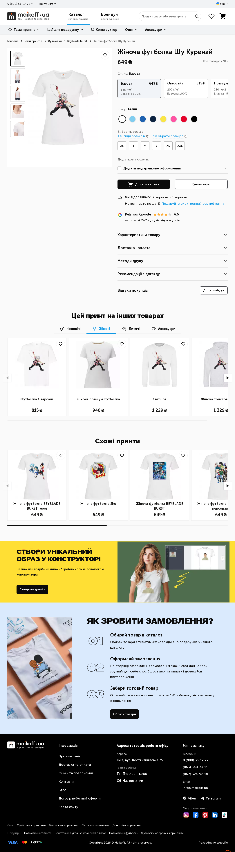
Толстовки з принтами (64, 825)
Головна (12, 41)
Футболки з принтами (31, 825)
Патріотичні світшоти (38, 833)
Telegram (213, 798)
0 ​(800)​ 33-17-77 (18, 4)
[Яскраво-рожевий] (173, 119)
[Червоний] (183, 119)
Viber (192, 798)
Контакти (66, 781)
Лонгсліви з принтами (127, 825)
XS (122, 145)
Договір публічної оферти (80, 798)
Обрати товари (124, 714)
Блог (62, 790)
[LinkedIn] (215, 815)
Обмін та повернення (76, 773)
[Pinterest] (205, 815)
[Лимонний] (163, 119)
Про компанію (70, 756)
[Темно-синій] (153, 119)
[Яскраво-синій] (142, 119)
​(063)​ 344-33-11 (195, 767)
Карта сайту (68, 807)
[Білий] (122, 119)
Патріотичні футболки (123, 833)
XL (168, 145)
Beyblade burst (77, 41)
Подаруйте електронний (191, 204)
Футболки (54, 41)
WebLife (222, 842)
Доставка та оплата (75, 765)
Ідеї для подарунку (63, 30)
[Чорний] (194, 119)
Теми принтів (24, 30)
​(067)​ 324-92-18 (195, 774)
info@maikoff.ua (195, 788)
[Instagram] (186, 815)
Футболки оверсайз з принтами (162, 833)
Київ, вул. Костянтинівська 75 (140, 760)
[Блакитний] (132, 119)
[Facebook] (195, 815)
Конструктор (106, 30)
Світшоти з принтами (95, 825)
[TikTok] (224, 815)
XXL (180, 145)
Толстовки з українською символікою (80, 833)
